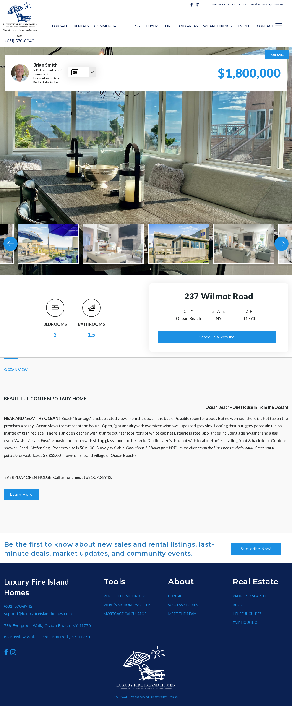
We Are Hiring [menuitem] (216, 26)
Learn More (21, 494)
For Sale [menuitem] (60, 26)
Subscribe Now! (256, 549)
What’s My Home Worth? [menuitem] (127, 605)
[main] (146, 290)
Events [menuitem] (245, 26)
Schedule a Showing (217, 337)
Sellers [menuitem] (131, 26)
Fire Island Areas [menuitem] (181, 26)
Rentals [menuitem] (81, 26)
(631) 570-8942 (19, 41)
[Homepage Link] (20, 14)
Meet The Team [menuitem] (182, 614)
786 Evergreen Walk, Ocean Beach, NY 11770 (47, 625)
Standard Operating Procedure (267, 4)
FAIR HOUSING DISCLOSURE (229, 4)
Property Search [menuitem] (249, 596)
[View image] (48, 243)
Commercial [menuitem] (106, 26)
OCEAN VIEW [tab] (16, 369)
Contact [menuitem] (265, 26)
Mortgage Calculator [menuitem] (125, 614)
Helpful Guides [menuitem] (247, 614)
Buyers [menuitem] (152, 26)
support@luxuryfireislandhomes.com (38, 613)
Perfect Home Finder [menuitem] (124, 596)
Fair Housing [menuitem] (245, 622)
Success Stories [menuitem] (183, 605)
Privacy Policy (158, 696)
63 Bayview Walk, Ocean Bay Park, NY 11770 (47, 637)
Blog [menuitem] (237, 605)
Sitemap (172, 696)
